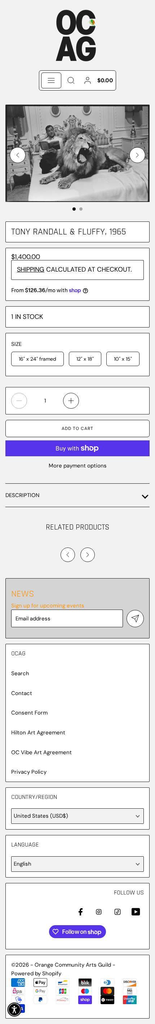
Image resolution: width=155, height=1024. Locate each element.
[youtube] (136, 912)
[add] (71, 401)
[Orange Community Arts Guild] (77, 35)
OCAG (18, 653)
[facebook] (80, 912)
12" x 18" (85, 359)
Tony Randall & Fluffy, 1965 (68, 232)
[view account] (88, 80)
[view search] (71, 80)
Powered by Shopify (36, 973)
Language (25, 844)
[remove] (19, 401)
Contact (21, 693)
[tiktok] (117, 912)
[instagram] (99, 912)
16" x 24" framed (37, 359)
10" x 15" (123, 359)
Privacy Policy (28, 772)
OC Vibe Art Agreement (41, 752)
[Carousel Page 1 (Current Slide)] (74, 209)
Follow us (129, 892)
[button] (14, 1009)
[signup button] (135, 618)
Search (20, 673)
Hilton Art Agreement (38, 732)
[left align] (18, 155)
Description (22, 495)
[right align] (137, 155)
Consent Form (29, 713)
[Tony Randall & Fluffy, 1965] (77, 153)
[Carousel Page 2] (81, 209)
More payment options (78, 465)
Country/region (34, 797)
